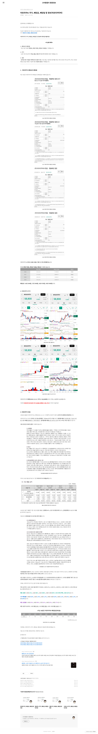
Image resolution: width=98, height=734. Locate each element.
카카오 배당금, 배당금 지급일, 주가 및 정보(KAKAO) (31, 644)
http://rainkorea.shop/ (27, 651)
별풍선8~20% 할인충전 (28, 653)
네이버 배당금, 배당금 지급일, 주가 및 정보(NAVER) (31, 643)
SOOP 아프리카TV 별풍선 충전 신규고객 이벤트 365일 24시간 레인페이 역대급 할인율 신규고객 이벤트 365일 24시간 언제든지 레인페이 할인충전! (49, 656)
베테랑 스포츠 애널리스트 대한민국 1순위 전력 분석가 (35, 663)
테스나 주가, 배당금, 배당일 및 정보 (26, 686)
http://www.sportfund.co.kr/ (28, 661)
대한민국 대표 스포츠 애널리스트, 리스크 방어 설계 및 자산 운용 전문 (37, 665)
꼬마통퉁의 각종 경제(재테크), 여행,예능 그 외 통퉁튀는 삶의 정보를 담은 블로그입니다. (40, 718)
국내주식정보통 (23, 678)
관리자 (53, 731)
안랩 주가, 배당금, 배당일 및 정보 (25, 683)
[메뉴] (3, 2)
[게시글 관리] (27, 674)
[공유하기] (25, 674)
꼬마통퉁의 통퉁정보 (49, 2)
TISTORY (49, 731)
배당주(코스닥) (29, 678)
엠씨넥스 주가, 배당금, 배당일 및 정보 (26, 681)
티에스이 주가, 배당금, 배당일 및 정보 (26, 684)
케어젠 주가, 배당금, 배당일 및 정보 (26, 680)
